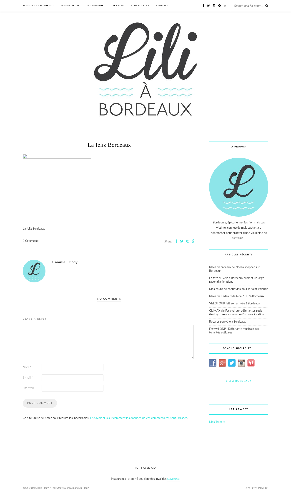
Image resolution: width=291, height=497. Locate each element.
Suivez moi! (173, 479)
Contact (162, 6)
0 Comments (30, 241)
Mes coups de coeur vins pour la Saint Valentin (238, 289)
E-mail (28, 377)
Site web (28, 388)
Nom (27, 367)
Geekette (117, 6)
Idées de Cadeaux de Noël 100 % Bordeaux (236, 296)
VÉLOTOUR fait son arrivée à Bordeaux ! (235, 303)
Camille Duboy (65, 262)
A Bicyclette (140, 6)
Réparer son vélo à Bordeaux (227, 321)
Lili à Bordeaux (239, 381)
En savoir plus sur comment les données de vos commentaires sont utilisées (138, 418)
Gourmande (95, 6)
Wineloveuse (70, 6)
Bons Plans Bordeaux (38, 6)
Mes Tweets (217, 422)
